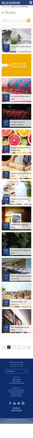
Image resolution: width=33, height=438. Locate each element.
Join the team (16, 381)
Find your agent (16, 393)
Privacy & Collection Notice (11, 422)
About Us (15, 7)
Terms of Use (26, 422)
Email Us (16, 408)
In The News (24, 7)
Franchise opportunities (16, 383)
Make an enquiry (16, 395)
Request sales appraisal (16, 389)
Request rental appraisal (16, 392)
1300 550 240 (16, 410)
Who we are (16, 379)
